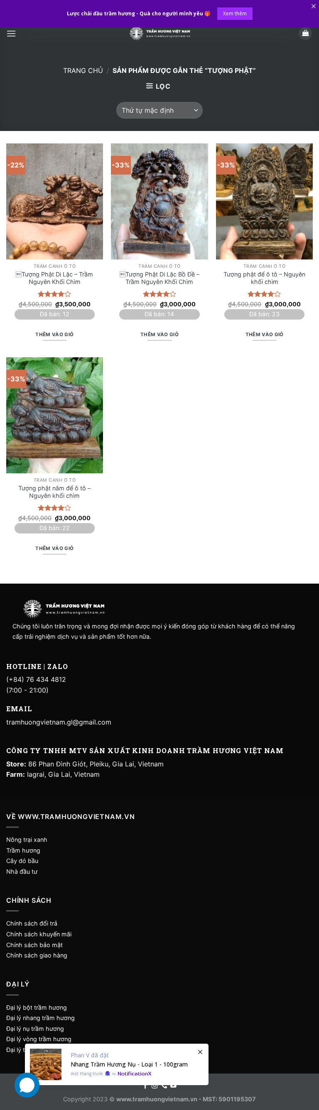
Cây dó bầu (22, 860)
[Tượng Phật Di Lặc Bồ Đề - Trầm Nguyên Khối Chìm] (159, 201)
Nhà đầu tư (22, 871)
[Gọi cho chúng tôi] (164, 1086)
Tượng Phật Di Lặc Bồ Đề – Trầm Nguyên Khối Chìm (159, 278)
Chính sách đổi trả (31, 923)
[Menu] (11, 33)
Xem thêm (235, 13)
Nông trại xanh (26, 839)
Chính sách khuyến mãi (38, 934)
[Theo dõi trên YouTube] (173, 1086)
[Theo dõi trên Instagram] (155, 1086)
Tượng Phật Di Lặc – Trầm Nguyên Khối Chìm (54, 278)
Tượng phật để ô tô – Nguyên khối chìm (264, 278)
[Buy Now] (117, 1064)
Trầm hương (23, 850)
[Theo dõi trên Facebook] (145, 1086)
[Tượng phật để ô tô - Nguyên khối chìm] (264, 201)
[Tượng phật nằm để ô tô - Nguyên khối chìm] (54, 415)
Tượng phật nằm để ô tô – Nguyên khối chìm (54, 492)
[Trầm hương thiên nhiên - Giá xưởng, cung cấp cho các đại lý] (159, 33)
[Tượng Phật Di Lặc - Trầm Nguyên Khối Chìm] (54, 201)
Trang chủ (83, 70)
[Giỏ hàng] (305, 33)
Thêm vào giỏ (54, 334)
